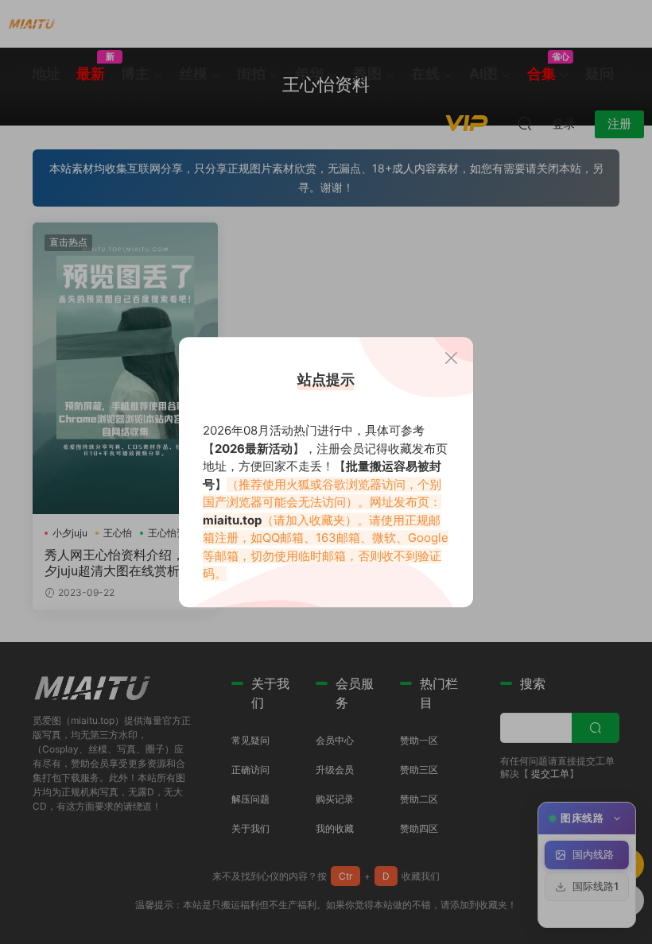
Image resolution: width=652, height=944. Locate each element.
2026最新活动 (254, 448)
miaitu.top (232, 520)
